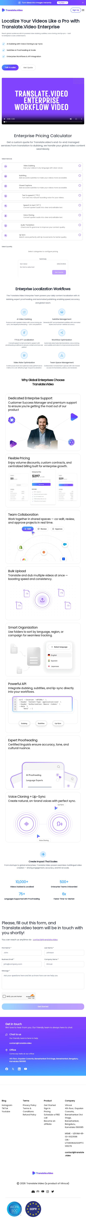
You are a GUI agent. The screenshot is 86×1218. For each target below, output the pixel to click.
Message (6, 971)
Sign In (47, 1108)
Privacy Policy (29, 1105)
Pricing (47, 1111)
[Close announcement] (83, 2)
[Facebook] (38, 1192)
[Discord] (33, 1191)
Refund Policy (29, 1114)
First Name (6, 948)
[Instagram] (47, 1192)
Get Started (43, 1006)
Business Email (8, 959)
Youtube (6, 1111)
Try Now (61, 3)
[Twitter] (52, 1192)
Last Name (49, 948)
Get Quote (59, 272)
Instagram (7, 1105)
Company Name (51, 959)
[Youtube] (43, 1192)
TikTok (5, 1108)
